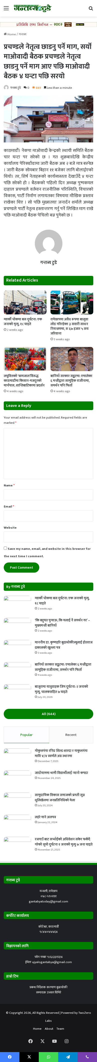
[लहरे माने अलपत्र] (17, 824)
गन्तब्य (22, 34)
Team (60, 1028)
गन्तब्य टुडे (15, 87)
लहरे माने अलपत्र (45, 817)
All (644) (48, 714)
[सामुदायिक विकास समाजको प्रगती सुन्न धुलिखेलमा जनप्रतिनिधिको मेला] (17, 802)
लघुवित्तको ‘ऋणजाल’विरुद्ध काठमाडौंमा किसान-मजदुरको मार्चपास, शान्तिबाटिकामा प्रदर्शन (24, 380)
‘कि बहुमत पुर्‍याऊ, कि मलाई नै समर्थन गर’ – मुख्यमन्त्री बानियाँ (62, 622)
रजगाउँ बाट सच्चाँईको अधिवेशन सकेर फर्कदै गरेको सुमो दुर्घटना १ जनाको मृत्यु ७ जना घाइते (64, 841)
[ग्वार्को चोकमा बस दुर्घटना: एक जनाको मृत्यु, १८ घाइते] (25, 302)
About (49, 1028)
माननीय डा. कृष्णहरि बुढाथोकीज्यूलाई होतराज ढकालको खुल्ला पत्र (64, 644)
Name (9, 485)
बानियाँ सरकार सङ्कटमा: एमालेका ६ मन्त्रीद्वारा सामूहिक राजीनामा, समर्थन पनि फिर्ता (71, 380)
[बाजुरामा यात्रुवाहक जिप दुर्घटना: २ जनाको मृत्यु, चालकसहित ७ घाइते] (17, 693)
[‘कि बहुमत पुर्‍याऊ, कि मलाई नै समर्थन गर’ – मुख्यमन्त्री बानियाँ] (17, 627)
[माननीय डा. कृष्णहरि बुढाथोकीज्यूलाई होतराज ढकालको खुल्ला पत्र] (17, 649)
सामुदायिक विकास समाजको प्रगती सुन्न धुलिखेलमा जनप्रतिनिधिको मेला (60, 797)
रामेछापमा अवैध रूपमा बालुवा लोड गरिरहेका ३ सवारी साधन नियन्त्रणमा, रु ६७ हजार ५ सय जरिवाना (69, 326)
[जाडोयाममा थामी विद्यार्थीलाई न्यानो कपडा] (17, 779)
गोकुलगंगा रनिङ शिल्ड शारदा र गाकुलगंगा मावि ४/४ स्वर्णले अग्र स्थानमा (61, 753)
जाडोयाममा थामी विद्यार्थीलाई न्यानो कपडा (61, 773)
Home (11, 34)
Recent (71, 735)
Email (9, 506)
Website (10, 527)
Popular (26, 735)
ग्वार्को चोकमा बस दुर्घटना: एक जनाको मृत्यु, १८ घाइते (23, 321)
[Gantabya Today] (32, 8)
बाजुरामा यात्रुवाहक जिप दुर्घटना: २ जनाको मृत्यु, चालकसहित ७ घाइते (61, 689)
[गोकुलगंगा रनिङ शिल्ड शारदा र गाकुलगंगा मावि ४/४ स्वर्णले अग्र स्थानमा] (17, 757)
